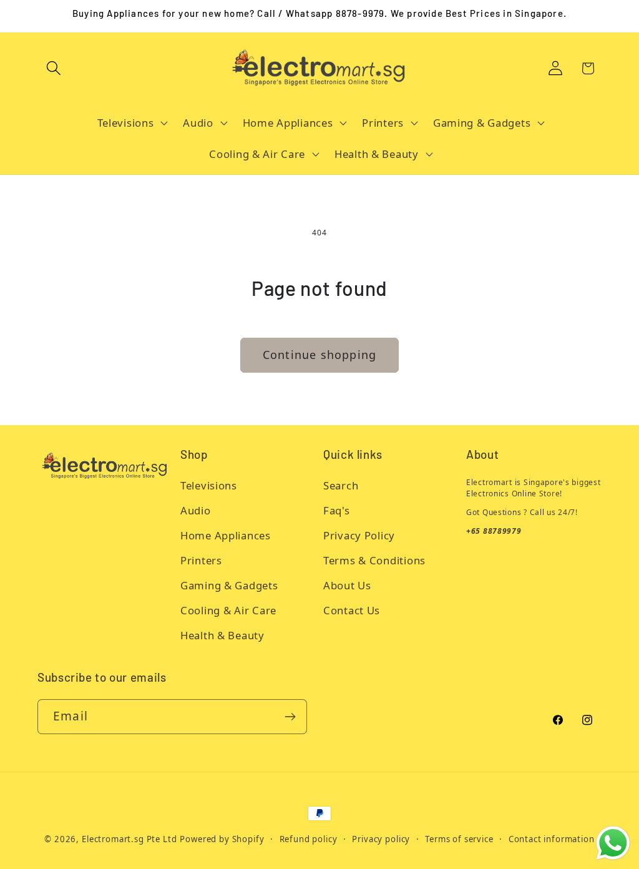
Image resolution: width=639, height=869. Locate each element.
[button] (54, 68)
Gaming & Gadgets (229, 585)
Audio (195, 510)
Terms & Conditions (374, 560)
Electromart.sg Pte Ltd (129, 839)
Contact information (552, 839)
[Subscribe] (289, 716)
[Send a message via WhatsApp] (613, 843)
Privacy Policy (359, 535)
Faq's (336, 510)
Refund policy (309, 839)
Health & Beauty (222, 635)
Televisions (208, 485)
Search (340, 485)
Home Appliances (225, 535)
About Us (347, 585)
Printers (201, 560)
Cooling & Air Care (228, 610)
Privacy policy (381, 839)
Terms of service (459, 839)
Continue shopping (319, 354)
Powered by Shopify (222, 839)
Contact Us (351, 610)
